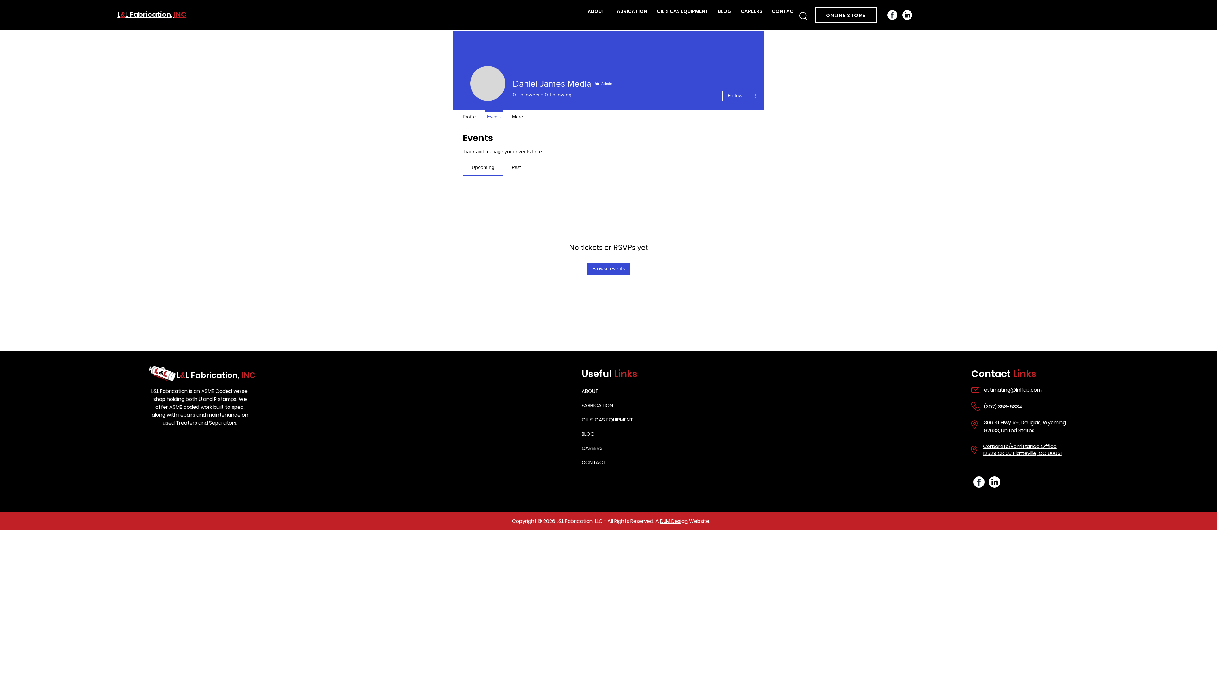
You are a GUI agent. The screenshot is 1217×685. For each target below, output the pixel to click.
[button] (803, 16)
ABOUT (590, 391)
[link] (483, 167)
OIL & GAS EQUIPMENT (607, 419)
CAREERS (592, 448)
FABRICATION (597, 405)
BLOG (588, 434)
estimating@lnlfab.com (1013, 390)
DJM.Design (674, 521)
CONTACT (594, 462)
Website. (699, 521)
